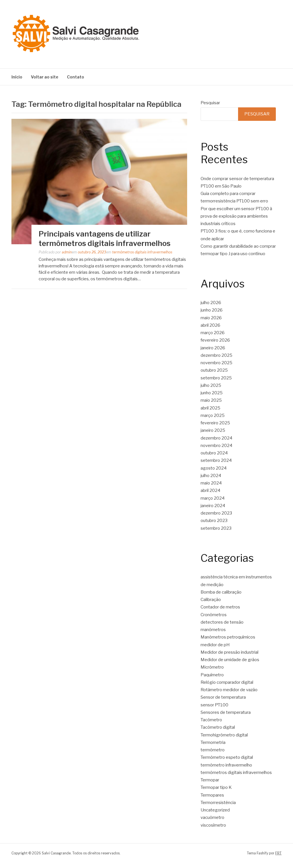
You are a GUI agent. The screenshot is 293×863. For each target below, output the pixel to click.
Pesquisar (210, 102)
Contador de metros (220, 607)
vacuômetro (212, 817)
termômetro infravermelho (226, 765)
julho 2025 (211, 385)
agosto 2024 (214, 468)
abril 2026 (210, 325)
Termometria (213, 742)
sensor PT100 (214, 705)
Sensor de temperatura (223, 697)
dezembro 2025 (216, 355)
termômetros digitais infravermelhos (142, 252)
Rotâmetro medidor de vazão (229, 689)
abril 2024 (210, 490)
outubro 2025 (214, 370)
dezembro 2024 (216, 438)
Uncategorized (215, 810)
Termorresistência (218, 802)
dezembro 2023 (216, 513)
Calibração (211, 599)
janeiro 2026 (213, 347)
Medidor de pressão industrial (229, 652)
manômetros (213, 629)
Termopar (210, 780)
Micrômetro (212, 667)
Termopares (212, 795)
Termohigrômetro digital (224, 735)
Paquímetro (212, 674)
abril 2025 (210, 408)
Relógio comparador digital (227, 682)
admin (67, 252)
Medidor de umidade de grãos (230, 659)
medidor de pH (215, 644)
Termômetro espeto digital (227, 757)
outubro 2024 (214, 453)
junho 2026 (212, 310)
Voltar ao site (44, 76)
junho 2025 (212, 392)
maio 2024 (211, 483)
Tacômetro (211, 719)
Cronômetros (214, 614)
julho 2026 (211, 302)
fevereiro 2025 (215, 422)
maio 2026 (211, 317)
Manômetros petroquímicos (228, 637)
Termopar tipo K (216, 787)
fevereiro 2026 (215, 340)
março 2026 (213, 332)
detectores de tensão (222, 622)
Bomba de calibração (221, 592)
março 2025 (213, 415)
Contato (75, 76)
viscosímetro (213, 825)
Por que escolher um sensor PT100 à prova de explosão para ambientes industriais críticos (236, 216)
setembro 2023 (216, 528)
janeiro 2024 (213, 505)
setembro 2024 (216, 460)
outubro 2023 (214, 520)
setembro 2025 (216, 378)
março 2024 (213, 498)
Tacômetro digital (218, 727)
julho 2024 (211, 475)
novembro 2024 (216, 445)
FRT (278, 853)
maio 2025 (211, 400)
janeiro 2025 (213, 430)
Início (16, 76)
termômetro (213, 749)
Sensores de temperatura (226, 712)
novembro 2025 (216, 362)
